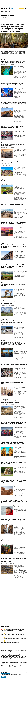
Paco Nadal (3, 64)
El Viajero (7, 11)
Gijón (2, 282)
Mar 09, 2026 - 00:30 (10, 425)
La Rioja (2, 243)
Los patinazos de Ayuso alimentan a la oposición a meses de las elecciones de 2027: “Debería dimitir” (14, 666)
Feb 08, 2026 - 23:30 (10, 505)
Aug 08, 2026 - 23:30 (10, 87)
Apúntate (4, 676)
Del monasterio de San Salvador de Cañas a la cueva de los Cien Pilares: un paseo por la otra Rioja (13, 246)
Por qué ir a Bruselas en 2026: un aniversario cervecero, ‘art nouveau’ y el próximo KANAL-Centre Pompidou (13, 343)
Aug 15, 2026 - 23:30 (10, 64)
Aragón (2, 160)
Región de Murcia (4, 399)
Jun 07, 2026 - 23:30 (10, 184)
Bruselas (3, 340)
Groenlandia (3, 557)
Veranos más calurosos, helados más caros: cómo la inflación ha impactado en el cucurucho (12, 630)
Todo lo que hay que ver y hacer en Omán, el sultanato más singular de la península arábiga (13, 481)
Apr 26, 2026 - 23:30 (10, 305)
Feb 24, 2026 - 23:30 (10, 445)
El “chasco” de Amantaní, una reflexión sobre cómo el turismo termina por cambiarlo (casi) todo (13, 104)
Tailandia (3, 59)
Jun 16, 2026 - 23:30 (10, 147)
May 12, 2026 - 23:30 (10, 249)
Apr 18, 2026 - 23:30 (10, 324)
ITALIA (2, 518)
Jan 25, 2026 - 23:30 (10, 544)
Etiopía (2, 539)
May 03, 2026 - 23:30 (10, 287)
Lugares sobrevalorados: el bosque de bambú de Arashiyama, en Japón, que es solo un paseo (13, 27)
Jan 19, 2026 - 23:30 (10, 563)
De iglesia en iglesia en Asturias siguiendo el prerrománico (13, 463)
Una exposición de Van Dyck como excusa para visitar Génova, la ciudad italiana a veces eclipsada (13, 521)
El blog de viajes (7, 15)
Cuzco (2, 124)
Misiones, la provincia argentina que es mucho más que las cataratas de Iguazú (12, 443)
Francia (2, 300)
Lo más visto (4, 647)
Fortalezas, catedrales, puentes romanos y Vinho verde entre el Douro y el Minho (13, 223)
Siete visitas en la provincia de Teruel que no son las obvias (14, 163)
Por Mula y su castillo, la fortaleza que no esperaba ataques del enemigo (12, 402)
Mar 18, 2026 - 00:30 (10, 385)
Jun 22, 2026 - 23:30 (10, 129)
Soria (2, 179)
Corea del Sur (4, 319)
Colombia (3, 142)
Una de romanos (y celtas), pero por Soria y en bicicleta (13, 181)
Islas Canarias (4, 203)
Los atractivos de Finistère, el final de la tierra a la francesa (12, 303)
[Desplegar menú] (2, 8)
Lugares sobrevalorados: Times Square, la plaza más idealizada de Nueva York (12, 84)
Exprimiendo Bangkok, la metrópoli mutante (14, 364)
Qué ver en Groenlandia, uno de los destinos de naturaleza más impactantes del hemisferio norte (13, 560)
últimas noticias (5, 626)
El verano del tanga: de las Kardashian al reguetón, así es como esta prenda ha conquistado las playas (13, 655)
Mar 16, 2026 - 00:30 (10, 404)
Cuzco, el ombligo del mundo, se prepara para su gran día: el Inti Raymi (12, 127)
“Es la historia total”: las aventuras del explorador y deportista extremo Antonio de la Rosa (14, 501)
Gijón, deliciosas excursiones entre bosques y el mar (13, 285)
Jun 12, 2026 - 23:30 (10, 165)
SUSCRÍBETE (21, 8)
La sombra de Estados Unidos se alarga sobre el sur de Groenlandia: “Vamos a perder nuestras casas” (13, 634)
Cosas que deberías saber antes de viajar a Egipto (12, 383)
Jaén (2, 263)
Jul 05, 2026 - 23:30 (10, 107)
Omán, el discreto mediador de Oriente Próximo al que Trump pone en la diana (12, 641)
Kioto (2, 22)
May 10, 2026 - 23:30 (10, 269)
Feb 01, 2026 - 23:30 (10, 524)
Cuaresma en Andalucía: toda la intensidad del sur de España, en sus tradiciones (13, 423)
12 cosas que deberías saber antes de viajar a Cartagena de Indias (13, 145)
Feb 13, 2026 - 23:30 (10, 485)
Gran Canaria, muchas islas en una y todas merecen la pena (13, 205)
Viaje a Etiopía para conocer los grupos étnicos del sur (12, 541)
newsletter (4, 672)
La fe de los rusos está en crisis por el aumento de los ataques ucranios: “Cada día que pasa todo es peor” (14, 638)
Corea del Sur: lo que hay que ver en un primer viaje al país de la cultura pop (12, 321)
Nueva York (3, 82)
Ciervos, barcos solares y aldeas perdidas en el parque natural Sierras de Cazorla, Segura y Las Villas (14, 266)
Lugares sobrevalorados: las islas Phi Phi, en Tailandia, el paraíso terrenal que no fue (13, 62)
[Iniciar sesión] (26, 8)
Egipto (2, 380)
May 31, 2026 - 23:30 (10, 208)
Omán (2, 478)
